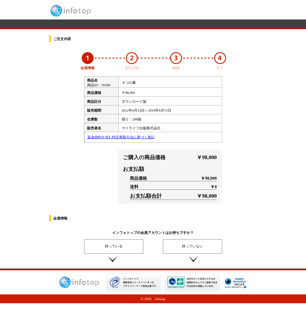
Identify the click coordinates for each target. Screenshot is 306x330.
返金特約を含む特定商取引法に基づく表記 (121, 137)
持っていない (192, 246)
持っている (114, 246)
